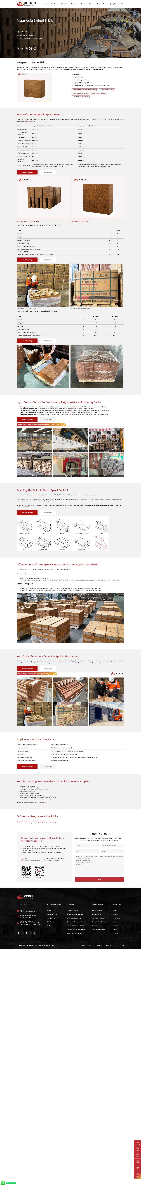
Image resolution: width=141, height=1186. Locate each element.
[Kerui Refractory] (26, 4)
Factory (115, 922)
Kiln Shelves (95, 926)
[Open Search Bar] (122, 4)
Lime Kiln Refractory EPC (74, 910)
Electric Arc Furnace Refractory (76, 922)
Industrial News (52, 914)
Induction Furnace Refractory (76, 926)
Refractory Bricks (97, 910)
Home (46, 4)
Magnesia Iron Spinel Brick (81, 221)
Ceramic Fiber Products (99, 922)
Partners (115, 926)
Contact (99, 945)
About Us (54, 4)
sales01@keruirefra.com (32, 860)
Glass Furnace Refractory (75, 914)
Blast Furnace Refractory (74, 933)
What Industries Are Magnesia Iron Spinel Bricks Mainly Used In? (36, 823)
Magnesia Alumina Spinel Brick (28, 221)
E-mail (137, 1150)
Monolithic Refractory (98, 918)
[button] (137, 1168)
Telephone (137, 1162)
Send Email (48, 172)
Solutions (74, 4)
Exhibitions (50, 922)
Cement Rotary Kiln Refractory (76, 929)
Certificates (116, 918)
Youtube (44, 802)
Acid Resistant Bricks (98, 929)
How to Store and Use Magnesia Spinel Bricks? (31, 821)
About (90, 945)
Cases (91, 4)
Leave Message (27, 172)
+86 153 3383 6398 (53, 860)
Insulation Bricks (97, 914)
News (83, 4)
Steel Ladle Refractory (74, 918)
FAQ (48, 926)
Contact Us (100, 4)
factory (70, 410)
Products (64, 4)
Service (115, 929)
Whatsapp (137, 1144)
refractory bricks (30, 121)
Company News (52, 918)
